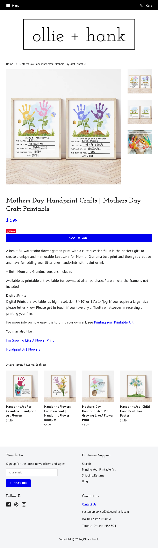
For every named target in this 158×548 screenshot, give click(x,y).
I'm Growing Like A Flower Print (30, 340)
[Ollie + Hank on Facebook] (8, 505)
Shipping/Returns (93, 475)
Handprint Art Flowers (23, 349)
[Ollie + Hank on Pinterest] (16, 505)
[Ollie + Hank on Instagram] (24, 505)
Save (12, 231)
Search (86, 464)
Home (9, 64)
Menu (15, 5)
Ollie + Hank (91, 539)
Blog (85, 481)
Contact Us (89, 504)
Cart (148, 5)
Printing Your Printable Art (114, 322)
